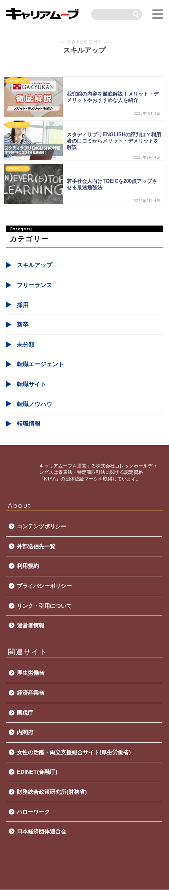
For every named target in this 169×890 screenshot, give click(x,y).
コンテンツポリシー (41, 526)
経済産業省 (30, 693)
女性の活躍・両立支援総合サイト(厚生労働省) (74, 752)
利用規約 (28, 566)
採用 (23, 304)
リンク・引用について (44, 606)
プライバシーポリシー (44, 586)
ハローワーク (33, 812)
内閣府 (25, 732)
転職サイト (31, 384)
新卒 (23, 324)
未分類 (26, 344)
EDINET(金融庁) (37, 772)
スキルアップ (34, 265)
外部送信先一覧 (36, 546)
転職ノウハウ (34, 404)
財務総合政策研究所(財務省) (52, 792)
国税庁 (25, 713)
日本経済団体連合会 (41, 831)
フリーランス (34, 285)
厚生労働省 (30, 673)
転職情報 (28, 423)
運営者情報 (30, 625)
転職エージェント (40, 364)
